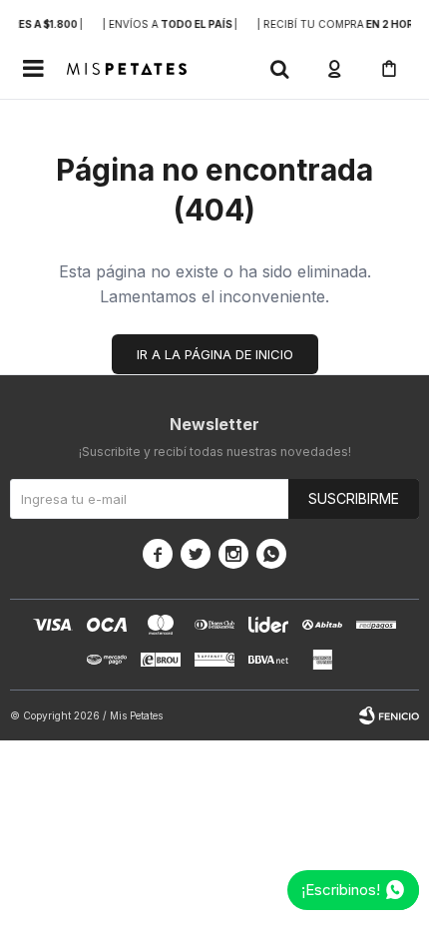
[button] (279, 69)
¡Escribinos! (340, 889)
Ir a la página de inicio (215, 354)
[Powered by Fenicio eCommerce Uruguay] (389, 715)
